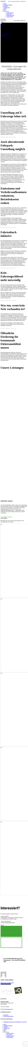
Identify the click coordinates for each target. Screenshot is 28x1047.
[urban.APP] (9, 14)
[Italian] (24, 1)
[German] (10, 1)
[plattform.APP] (10, 12)
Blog (4, 10)
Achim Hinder (5, 34)
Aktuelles (3, 24)
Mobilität (5, 6)
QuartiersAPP (6, 7)
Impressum (5, 1015)
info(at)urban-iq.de (8, 1009)
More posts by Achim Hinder (7, 982)
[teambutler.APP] (10, 15)
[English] (15, 1)
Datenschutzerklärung (8, 1016)
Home (4, 3)
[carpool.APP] (9, 16)
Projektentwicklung (7, 5)
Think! (5, 8)
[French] (20, 1)
